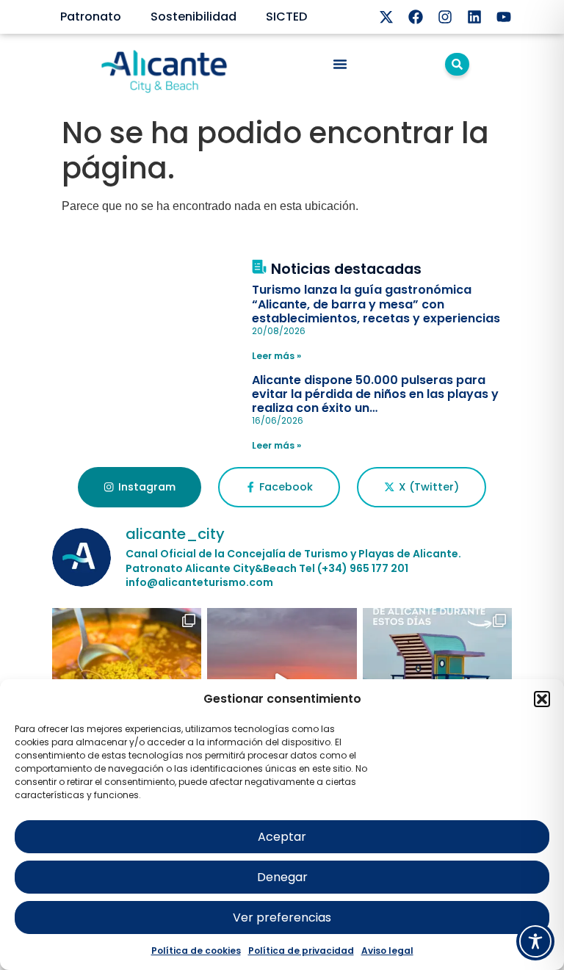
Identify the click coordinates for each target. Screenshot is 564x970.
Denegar (282, 877)
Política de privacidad (301, 950)
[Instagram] (445, 17)
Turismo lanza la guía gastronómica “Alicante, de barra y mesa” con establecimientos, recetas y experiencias (376, 303)
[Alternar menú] (340, 64)
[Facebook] (415, 17)
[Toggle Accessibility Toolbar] (535, 941)
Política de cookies (196, 950)
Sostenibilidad (193, 16)
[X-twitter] (386, 17)
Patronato (90, 16)
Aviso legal (387, 950)
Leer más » (276, 356)
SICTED (286, 16)
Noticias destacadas (346, 269)
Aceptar (282, 836)
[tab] (139, 487)
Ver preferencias (282, 917)
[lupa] (457, 64)
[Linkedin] (474, 17)
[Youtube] (503, 17)
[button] (542, 699)
